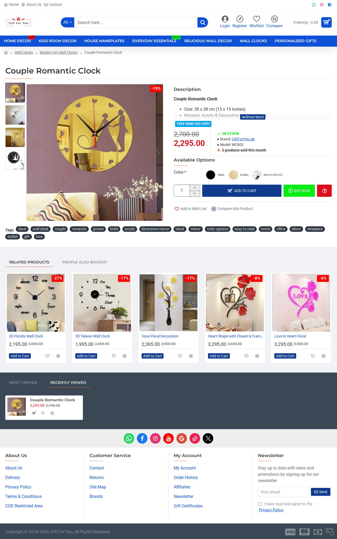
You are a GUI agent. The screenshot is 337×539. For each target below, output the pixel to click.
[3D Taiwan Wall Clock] (102, 303)
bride (114, 229)
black (180, 229)
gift (27, 236)
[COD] (330, 532)
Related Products (29, 262)
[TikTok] (195, 438)
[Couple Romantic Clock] (16, 407)
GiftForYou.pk (243, 139)
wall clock (40, 229)
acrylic (130, 229)
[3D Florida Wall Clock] (36, 303)
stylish (12, 236)
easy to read (245, 229)
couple (60, 229)
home (265, 229)
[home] (6, 52)
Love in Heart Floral (290, 336)
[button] (31, 152)
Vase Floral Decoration (160, 336)
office (280, 229)
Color (179, 172)
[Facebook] (142, 438)
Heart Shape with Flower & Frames (236, 336)
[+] (195, 188)
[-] (195, 194)
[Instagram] (155, 438)
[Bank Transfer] (318, 532)
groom (98, 229)
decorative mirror (155, 229)
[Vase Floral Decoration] (168, 303)
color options (217, 229)
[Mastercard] (304, 532)
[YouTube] (168, 438)
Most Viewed (23, 382)
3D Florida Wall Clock (26, 336)
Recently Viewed (68, 382)
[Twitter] (208, 438)
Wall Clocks (23, 52)
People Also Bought (84, 262)
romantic (79, 229)
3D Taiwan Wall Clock (92, 336)
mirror (196, 229)
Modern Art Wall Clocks (58, 52)
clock (22, 229)
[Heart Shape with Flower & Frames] (235, 303)
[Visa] (290, 532)
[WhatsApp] (129, 438)
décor (296, 229)
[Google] (181, 438)
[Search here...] (202, 22)
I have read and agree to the (286, 507)
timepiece (315, 229)
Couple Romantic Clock (52, 400)
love (39, 236)
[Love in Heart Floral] (301, 303)
